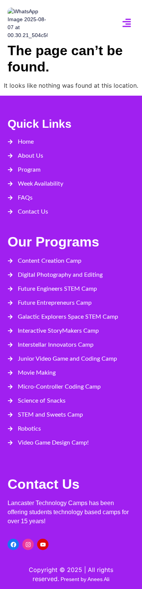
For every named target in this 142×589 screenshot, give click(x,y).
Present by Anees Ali (84, 579)
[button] (126, 23)
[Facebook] (13, 544)
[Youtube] (42, 544)
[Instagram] (28, 544)
